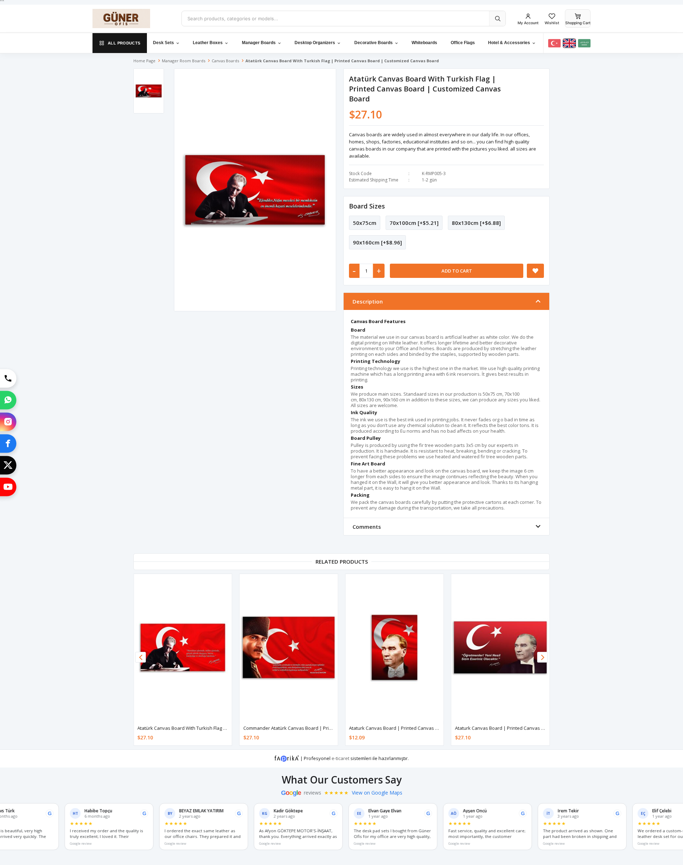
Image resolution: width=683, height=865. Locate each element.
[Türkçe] (554, 43)
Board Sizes (367, 206)
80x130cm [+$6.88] (476, 222)
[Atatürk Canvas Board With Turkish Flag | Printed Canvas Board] (183, 647)
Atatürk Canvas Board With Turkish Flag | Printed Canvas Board (205, 728)
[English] (569, 43)
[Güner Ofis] (131, 18)
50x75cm (364, 222)
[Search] (497, 18)
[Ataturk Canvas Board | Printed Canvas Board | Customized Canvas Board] (394, 647)
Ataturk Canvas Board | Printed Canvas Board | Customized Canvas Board (429, 728)
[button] (542, 657)
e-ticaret (340, 758)
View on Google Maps (377, 792)
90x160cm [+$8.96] (377, 242)
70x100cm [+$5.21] (414, 222)
